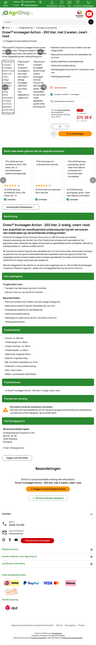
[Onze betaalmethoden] (48, 587)
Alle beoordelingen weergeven (49, 498)
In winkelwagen (76, 133)
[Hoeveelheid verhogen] (66, 126)
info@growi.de (13, 447)
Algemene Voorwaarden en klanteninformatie (32, 625)
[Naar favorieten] (53, 133)
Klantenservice (16, 533)
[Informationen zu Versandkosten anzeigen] (11, 607)
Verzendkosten (57, 633)
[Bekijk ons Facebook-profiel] (10, 540)
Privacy (81, 625)
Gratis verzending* (60, 87)
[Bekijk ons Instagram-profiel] (3, 540)
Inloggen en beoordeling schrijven (21, 41)
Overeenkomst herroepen (37, 540)
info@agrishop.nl (31, 5)
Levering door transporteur (19, 207)
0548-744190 (16, 525)
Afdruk (59, 625)
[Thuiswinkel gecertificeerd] (79, 14)
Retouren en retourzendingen (72, 638)
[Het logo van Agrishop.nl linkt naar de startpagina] (28, 13)
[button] (24, 52)
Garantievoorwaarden (38, 638)
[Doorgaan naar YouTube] (89, 14)
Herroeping (70, 625)
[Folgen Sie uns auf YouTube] (16, 540)
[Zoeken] (91, 21)
